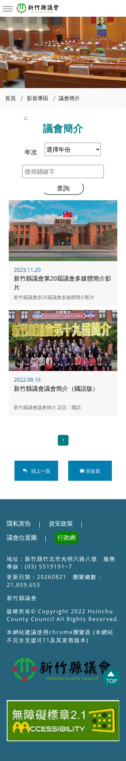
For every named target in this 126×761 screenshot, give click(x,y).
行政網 (66, 537)
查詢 (63, 188)
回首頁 (93, 470)
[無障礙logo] (63, 722)
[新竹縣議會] (47, 8)
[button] (8, 9)
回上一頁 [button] (39, 470)
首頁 (10, 98)
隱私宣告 (19, 523)
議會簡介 (69, 98)
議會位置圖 (22, 537)
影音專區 (37, 98)
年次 (31, 151)
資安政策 (61, 523)
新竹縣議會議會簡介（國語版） (63, 363)
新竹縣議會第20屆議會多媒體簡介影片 (63, 253)
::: (26, 118)
